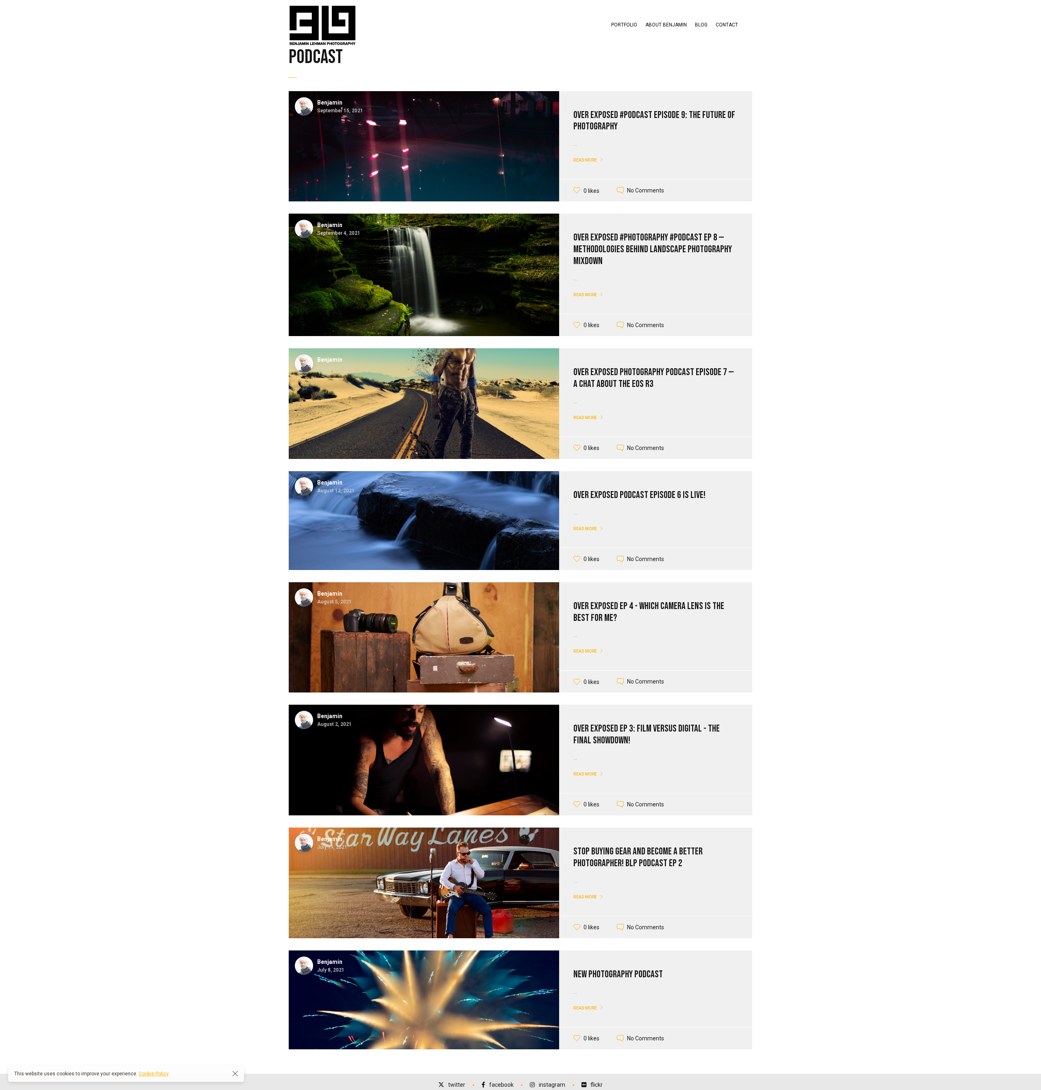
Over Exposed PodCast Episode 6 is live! (639, 495)
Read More (585, 160)
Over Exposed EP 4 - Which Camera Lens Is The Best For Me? (648, 612)
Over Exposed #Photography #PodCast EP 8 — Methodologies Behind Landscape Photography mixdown (652, 249)
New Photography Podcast (618, 974)
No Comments (645, 190)
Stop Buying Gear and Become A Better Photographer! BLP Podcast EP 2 (638, 857)
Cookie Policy (154, 1074)
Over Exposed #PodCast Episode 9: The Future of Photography (654, 121)
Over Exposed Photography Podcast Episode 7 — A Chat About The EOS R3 (653, 378)
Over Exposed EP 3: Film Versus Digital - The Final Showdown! (646, 734)
